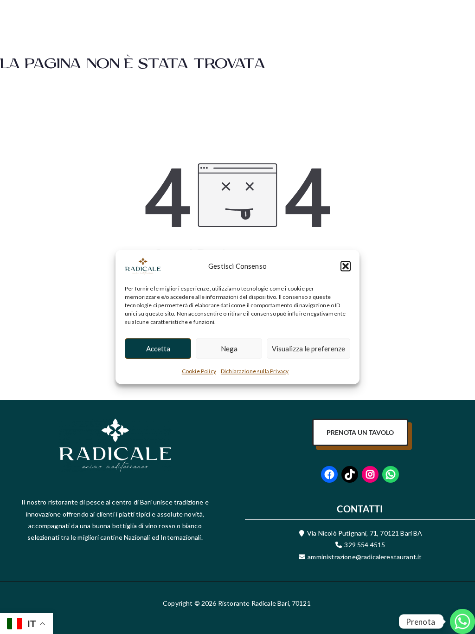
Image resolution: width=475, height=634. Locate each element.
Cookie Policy (199, 371)
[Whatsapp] (449, 609)
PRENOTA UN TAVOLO (360, 432)
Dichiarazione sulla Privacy (255, 371)
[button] (345, 266)
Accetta (158, 348)
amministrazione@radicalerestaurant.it (364, 557)
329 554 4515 (364, 545)
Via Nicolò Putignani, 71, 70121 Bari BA (364, 533)
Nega (229, 348)
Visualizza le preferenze (308, 348)
